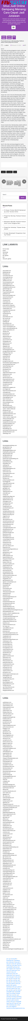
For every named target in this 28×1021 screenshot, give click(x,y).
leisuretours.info (7, 534)
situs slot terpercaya (11, 970)
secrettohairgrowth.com (9, 364)
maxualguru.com (7, 501)
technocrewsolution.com (9, 306)
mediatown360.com (8, 412)
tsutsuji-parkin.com (8, 801)
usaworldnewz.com (8, 705)
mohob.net (5, 494)
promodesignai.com (8, 922)
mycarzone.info (7, 590)
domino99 (13, 958)
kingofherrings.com (8, 353)
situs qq (19, 998)
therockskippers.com (8, 402)
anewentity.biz (6, 356)
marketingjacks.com (8, 420)
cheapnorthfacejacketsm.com (10, 758)
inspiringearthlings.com (9, 871)
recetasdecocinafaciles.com (10, 807)
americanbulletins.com (8, 822)
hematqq (19, 996)
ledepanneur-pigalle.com (9, 387)
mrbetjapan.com (7, 354)
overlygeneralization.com (9, 527)
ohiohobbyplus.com (8, 751)
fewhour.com (6, 517)
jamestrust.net (6, 333)
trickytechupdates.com (9, 423)
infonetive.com (6, 376)
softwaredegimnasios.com (9, 909)
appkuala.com (6, 357)
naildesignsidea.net (8, 809)
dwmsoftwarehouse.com (9, 840)
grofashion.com (7, 672)
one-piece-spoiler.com (8, 563)
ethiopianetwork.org (8, 529)
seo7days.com (6, 359)
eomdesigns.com (7, 583)
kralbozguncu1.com (8, 875)
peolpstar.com (6, 293)
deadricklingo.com (7, 577)
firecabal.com (6, 852)
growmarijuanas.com (8, 524)
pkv (4, 257)
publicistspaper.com (8, 924)
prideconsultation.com (8, 480)
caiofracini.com (7, 540)
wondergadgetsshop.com (9, 776)
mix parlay (12, 993)
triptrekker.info (6, 585)
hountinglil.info (6, 481)
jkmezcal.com (6, 631)
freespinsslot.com (7, 506)
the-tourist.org (6, 318)
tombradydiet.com (7, 761)
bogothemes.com (7, 753)
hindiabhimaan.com (8, 425)
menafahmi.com (7, 881)
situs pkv (5, 253)
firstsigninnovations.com (9, 287)
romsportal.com (7, 685)
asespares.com (6, 824)
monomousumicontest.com (10, 575)
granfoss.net (6, 403)
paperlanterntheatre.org (9, 812)
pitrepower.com (7, 410)
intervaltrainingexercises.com (10, 632)
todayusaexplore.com (8, 707)
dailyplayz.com (6, 654)
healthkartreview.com (8, 861)
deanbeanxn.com (7, 466)
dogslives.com (6, 554)
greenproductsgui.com (8, 512)
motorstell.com (6, 302)
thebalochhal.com (7, 712)
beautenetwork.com (8, 934)
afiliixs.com (5, 819)
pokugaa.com (6, 680)
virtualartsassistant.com (9, 618)
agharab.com (6, 802)
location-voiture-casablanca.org (11, 613)
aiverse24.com (6, 929)
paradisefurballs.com (8, 508)
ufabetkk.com (6, 346)
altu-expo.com (6, 796)
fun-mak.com (6, 626)
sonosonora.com (7, 769)
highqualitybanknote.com (9, 865)
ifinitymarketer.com (8, 660)
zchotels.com (6, 896)
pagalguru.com (6, 889)
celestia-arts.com (7, 280)
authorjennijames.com (8, 797)
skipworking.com (7, 336)
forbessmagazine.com (8, 853)
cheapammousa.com (8, 804)
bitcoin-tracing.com (8, 935)
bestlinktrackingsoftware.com (10, 639)
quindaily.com (6, 926)
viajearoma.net (6, 799)
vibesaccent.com (7, 715)
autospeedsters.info (8, 572)
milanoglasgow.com (8, 397)
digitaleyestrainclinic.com (9, 413)
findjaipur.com (6, 728)
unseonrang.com (7, 544)
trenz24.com (6, 334)
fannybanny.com (7, 659)
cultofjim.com (6, 730)
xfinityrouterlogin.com (8, 418)
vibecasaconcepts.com (9, 591)
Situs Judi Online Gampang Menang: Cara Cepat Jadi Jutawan (14, 10)
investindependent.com (9, 873)
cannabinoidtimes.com (8, 511)
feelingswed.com (7, 850)
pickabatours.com (7, 457)
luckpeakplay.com (7, 669)
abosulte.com (6, 927)
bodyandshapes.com (8, 937)
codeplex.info (6, 781)
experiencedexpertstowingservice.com (13, 609)
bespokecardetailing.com (9, 786)
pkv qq (8, 958)
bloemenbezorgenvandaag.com (11, 362)
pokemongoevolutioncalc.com (10, 674)
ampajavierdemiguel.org (9, 717)
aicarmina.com (6, 723)
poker (4, 250)
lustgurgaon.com (7, 486)
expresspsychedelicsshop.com (10, 847)
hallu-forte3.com (7, 399)
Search (4, 194)
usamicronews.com (8, 670)
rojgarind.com (6, 516)
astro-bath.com (7, 792)
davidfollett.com (7, 733)
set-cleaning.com (7, 921)
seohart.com (6, 919)
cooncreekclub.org (7, 277)
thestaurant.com (7, 637)
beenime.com (6, 623)
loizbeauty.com (7, 338)
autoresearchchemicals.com (10, 430)
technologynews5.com (8, 899)
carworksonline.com (8, 297)
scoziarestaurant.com (8, 917)
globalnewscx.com (7, 552)
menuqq (8, 996)
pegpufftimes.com (7, 279)
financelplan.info (7, 460)
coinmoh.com (6, 832)
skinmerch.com (6, 738)
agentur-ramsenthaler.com (9, 582)
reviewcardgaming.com (9, 608)
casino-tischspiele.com (8, 330)
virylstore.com (6, 300)
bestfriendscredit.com (8, 787)
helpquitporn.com (7, 863)
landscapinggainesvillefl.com (10, 876)
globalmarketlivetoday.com (10, 855)
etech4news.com (7, 845)
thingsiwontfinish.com (8, 690)
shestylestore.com (7, 688)
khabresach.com (7, 427)
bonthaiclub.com (7, 763)
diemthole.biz (6, 344)
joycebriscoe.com (7, 722)
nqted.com (5, 886)
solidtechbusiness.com (8, 606)
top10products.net (7, 455)
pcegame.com (6, 891)
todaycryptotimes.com (8, 904)
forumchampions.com (8, 282)
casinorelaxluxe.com (8, 649)
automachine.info (7, 570)
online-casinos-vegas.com (9, 417)
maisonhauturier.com (8, 878)
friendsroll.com (6, 773)
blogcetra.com (6, 547)
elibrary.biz (5, 789)
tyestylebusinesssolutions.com (10, 634)
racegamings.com (7, 677)
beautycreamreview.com (9, 830)
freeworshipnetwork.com (9, 814)
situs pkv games (7, 258)
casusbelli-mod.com (8, 764)
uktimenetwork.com (8, 704)
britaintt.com (6, 944)
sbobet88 (9, 967)
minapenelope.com (7, 746)
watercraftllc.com (7, 815)
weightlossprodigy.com (9, 496)
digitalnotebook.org (8, 499)
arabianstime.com (7, 825)
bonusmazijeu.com (7, 642)
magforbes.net (6, 311)
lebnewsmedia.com (8, 768)
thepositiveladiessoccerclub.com (11, 806)
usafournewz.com (7, 710)
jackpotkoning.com (8, 662)
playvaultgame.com (8, 682)
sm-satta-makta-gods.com (10, 907)
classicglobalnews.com (9, 940)
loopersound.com (7, 745)
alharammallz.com (7, 820)
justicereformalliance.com (9, 748)
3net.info (5, 779)
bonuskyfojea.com (7, 644)
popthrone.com (7, 470)
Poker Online (9, 37)
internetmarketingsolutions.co (10, 549)
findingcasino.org (7, 567)
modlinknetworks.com (8, 664)
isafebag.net (6, 321)
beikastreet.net (6, 272)
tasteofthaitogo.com (8, 366)
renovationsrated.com (8, 916)
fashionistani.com (7, 848)
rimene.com (6, 385)
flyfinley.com (6, 478)
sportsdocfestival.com (8, 687)
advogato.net (6, 320)
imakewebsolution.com (9, 473)
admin (6, 45)
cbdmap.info (6, 465)
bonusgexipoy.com (7, 647)
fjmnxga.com (6, 371)
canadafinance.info (7, 382)
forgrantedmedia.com (8, 292)
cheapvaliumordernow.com (10, 621)
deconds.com (6, 945)
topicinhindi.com (7, 448)
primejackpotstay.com (8, 679)
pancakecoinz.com (7, 476)
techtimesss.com (7, 298)
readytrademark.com (8, 914)
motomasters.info (7, 588)
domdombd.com (7, 652)
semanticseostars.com (8, 521)
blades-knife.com (7, 562)
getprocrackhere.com (8, 656)
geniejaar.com (6, 488)
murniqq (14, 996)
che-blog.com (6, 475)
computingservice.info (8, 539)
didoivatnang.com (7, 837)
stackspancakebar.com (9, 394)
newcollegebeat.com (8, 735)
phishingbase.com (7, 675)
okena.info (5, 783)
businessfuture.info (7, 462)
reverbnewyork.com (8, 736)
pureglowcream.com (8, 361)
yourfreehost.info (7, 756)
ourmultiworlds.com (8, 275)
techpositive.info (7, 542)
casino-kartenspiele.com (9, 326)
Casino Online (4, 37)
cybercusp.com (7, 942)
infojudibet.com (7, 463)
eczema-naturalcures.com (9, 791)
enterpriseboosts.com (8, 325)
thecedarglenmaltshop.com (10, 445)
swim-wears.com (7, 290)
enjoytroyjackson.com (8, 842)
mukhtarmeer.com (7, 883)
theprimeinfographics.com (9, 619)
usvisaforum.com (7, 740)
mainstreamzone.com (8, 522)
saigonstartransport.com (9, 372)
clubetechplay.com (7, 651)
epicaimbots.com (7, 843)
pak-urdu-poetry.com (8, 545)
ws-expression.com (8, 894)
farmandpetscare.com (8, 537)
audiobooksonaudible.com (9, 932)
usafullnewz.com (7, 702)
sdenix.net (5, 315)
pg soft (12, 1003)
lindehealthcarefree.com (9, 452)
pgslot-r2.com (6, 893)
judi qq (15, 967)
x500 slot (8, 965)
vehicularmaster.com (8, 713)
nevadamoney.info (7, 384)
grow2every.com (7, 858)
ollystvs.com (6, 550)
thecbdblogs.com (7, 428)
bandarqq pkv (10, 960)
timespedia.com (7, 341)
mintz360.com (6, 493)
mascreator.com (7, 880)
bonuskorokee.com (8, 646)
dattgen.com (6, 835)
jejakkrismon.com (7, 343)
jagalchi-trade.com (7, 743)
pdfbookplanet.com (8, 555)
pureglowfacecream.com (9, 351)
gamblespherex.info (8, 580)
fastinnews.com (7, 657)
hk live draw (6, 249)
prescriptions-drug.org (8, 305)
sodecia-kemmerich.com (9, 624)
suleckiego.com (7, 433)
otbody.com (6, 331)
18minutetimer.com (7, 519)
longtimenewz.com (7, 665)
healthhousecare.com (8, 860)
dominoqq (5, 252)
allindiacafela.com (7, 405)
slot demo (18, 990)
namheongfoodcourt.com (9, 395)
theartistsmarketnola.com (9, 390)
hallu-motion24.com (8, 400)
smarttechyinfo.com (8, 498)
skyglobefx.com (7, 578)
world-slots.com (7, 471)
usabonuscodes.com (8, 906)
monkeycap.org (7, 313)
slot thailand (12, 1006)
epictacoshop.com (7, 377)
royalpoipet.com (7, 636)
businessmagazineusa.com (9, 596)
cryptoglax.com (7, 750)
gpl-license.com (7, 856)
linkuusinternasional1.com (9, 771)
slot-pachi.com (6, 504)
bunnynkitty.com (7, 367)
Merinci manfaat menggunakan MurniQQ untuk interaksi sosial (10, 183)
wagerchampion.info (8, 573)
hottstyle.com (6, 868)
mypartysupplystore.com (9, 725)
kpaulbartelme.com (8, 614)
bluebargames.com (8, 283)
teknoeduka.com (7, 901)
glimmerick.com (7, 732)
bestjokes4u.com (7, 485)
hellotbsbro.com (7, 535)
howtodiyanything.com (8, 870)
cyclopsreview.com (8, 833)
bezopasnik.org (7, 369)
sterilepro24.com (7, 605)
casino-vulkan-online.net (9, 408)
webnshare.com (7, 526)
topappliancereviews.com (9, 422)
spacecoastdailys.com (8, 912)
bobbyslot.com (6, 489)
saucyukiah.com (7, 270)
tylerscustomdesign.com (9, 295)
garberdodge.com (7, 288)
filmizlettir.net (6, 274)
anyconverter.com (7, 339)
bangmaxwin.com (7, 374)
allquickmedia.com (7, 348)
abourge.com (6, 817)
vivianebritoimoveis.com (9, 310)
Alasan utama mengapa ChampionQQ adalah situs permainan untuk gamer (17, 183)
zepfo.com (5, 898)
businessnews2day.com (9, 601)
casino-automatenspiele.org (10, 328)
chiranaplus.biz (6, 392)
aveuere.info (6, 509)
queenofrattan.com (8, 557)
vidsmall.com (6, 600)
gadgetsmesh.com (7, 531)
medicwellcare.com (8, 598)
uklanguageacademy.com (9, 450)
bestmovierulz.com (8, 741)
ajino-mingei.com (7, 755)
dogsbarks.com (7, 838)
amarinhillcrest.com (8, 316)
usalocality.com (7, 709)
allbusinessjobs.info (8, 453)
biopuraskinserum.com (8, 379)
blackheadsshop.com (8, 611)
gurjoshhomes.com (7, 759)
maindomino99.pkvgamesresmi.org (15, 1008)
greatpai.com (6, 810)
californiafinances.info (8, 380)
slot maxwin (17, 968)
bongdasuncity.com (8, 503)
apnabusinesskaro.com (8, 431)
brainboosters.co (7, 718)
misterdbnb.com (7, 629)
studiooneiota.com (7, 565)
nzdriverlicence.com (8, 888)
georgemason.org (7, 447)
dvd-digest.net (6, 389)
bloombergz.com (7, 323)
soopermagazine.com (8, 911)
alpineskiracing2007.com (9, 407)
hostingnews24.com (8, 866)
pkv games (5, 255)
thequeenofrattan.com (8, 559)
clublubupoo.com (7, 641)
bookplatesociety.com (8, 766)
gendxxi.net (6, 586)
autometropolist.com (8, 829)
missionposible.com (8, 415)
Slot (14, 36)
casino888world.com (8, 628)
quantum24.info (7, 593)
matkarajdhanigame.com (9, 468)
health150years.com (8, 303)
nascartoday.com (7, 884)
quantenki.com (6, 595)
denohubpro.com (7, 560)
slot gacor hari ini (16, 965)
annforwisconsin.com (8, 727)
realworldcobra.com (8, 568)
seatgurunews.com (7, 778)
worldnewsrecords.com (9, 603)
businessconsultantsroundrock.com (12, 939)
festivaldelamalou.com (8, 285)
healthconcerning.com (8, 514)
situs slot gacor (10, 977)
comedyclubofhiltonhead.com (10, 616)
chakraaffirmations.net (8, 483)
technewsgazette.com (8, 349)
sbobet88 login (10, 991)
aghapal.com (6, 794)
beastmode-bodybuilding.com (10, 458)
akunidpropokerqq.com (9, 784)
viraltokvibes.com (7, 308)
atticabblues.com (7, 827)
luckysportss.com (7, 667)
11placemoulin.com (7, 491)
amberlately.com (7, 720)
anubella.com (6, 930)
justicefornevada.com (8, 532)
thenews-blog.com (7, 903)
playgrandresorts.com (8, 683)
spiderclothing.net (7, 774)
